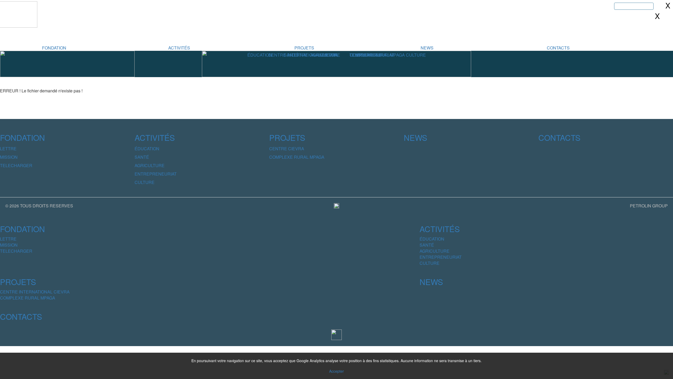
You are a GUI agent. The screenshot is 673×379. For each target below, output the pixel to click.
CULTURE (145, 182)
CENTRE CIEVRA (286, 149)
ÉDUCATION (147, 149)
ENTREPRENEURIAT (156, 174)
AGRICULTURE (150, 165)
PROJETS (304, 48)
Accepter (336, 371)
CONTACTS (558, 48)
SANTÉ (142, 157)
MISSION (9, 157)
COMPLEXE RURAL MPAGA (296, 157)
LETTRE (8, 149)
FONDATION (54, 48)
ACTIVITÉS (179, 48)
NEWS (427, 48)
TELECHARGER (16, 165)
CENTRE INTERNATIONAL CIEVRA (35, 292)
